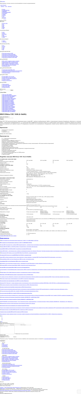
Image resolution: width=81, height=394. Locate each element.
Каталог (3, 9)
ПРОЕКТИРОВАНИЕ (6, 12)
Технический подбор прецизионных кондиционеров (12, 70)
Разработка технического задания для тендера (10, 71)
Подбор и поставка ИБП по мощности (9, 78)
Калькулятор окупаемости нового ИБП (9, 57)
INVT (3, 45)
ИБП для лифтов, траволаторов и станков (10, 63)
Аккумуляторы (5, 344)
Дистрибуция (4, 345)
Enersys (3, 33)
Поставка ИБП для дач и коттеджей (9, 77)
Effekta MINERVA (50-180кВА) (8, 101)
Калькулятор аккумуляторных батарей (9, 55)
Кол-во (1, 117)
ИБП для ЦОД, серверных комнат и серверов (10, 61)
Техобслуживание (5, 84)
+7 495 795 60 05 (3, 5)
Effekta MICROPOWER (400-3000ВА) (9, 95)
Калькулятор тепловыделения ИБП (8, 54)
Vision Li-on (4, 36)
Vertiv (3, 28)
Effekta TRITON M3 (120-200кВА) (8, 104)
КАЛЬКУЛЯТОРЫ (5, 10)
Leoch (3, 32)
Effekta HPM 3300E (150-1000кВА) (8, 111)
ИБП (3, 343)
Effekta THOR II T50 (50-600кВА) (8, 109)
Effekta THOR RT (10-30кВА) (7, 105)
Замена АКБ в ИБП (6, 86)
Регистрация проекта (6, 72)
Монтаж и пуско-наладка (7, 80)
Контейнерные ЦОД (6, 66)
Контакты (10, 6)
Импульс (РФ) (4, 23)
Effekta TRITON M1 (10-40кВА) (8, 102)
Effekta (3, 27)
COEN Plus (4, 41)
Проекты (2, 6)
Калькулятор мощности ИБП (7, 53)
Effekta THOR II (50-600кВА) (7, 108)
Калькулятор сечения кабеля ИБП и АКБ (10, 56)
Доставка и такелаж (6, 79)
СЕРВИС (4, 14)
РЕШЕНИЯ (4, 11)
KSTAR (3, 46)
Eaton (3, 25)
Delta (3, 26)
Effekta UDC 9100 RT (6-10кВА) (8, 99)
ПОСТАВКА (4, 13)
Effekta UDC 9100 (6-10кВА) (7, 97)
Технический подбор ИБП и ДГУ (8, 69)
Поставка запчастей (6, 87)
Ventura (3, 37)
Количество (11, 323)
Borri (3, 24)
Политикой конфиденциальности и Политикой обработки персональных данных (15, 390)
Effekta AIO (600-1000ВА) (7, 94)
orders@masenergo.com (15, 387)
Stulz (3, 49)
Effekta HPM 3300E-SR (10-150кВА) (9, 110)
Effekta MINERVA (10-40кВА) (7, 100)
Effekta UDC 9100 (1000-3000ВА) (8, 96)
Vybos (3, 47)
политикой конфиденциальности (50, 338)
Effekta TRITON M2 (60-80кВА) (8, 103)
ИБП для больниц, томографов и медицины (10, 64)
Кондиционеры (5, 346)
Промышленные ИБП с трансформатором (10, 62)
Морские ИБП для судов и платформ (9, 65)
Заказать (1, 119)
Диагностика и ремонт (6, 85)
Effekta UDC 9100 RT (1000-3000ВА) (9, 98)
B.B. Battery (4, 34)
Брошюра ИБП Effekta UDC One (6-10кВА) (8, 235)
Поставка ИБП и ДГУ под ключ (8, 76)
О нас (6, 6)
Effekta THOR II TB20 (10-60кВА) (8, 106)
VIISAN (3, 40)
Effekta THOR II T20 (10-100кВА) (8, 107)
